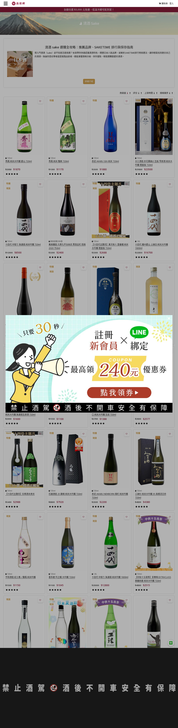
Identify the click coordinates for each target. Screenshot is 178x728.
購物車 (164, 3)
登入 (171, 3)
